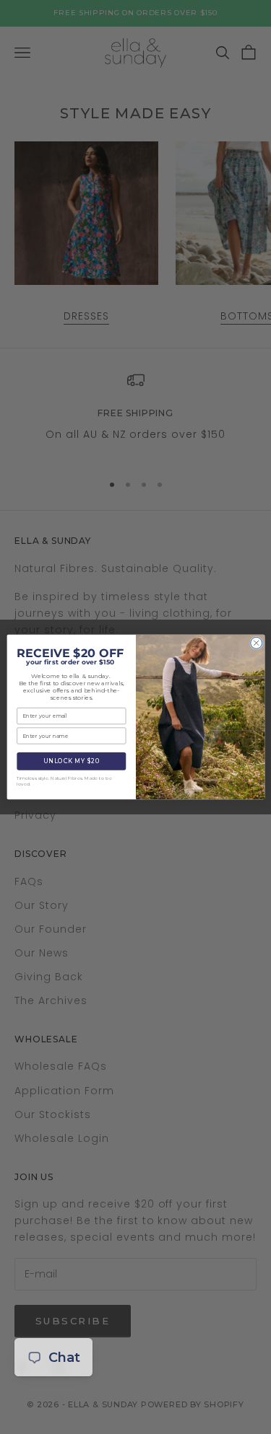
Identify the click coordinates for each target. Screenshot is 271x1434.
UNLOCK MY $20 (71, 761)
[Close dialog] (256, 642)
